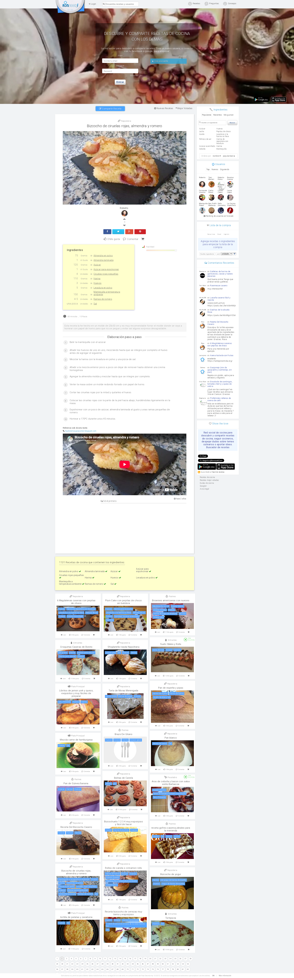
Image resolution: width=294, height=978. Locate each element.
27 (186, 958)
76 (158, 969)
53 (178, 964)
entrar (120, 82)
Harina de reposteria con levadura (222, 141)
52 (173, 964)
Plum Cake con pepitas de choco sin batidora (123, 602)
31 (67, 964)
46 (143, 964)
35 (88, 964)
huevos (219, 129)
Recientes (217, 115)
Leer (64, 635)
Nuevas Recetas (164, 108)
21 (155, 958)
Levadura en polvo (145, 577)
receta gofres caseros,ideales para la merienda (170, 829)
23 (165, 958)
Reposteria (126, 121)
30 (62, 964)
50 (163, 964)
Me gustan (229, 115)
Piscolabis (172, 777)
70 (128, 969)
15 (125, 958)
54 (183, 964)
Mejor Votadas (184, 108)
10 (100, 958)
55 (188, 964)
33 (77, 964)
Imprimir (226, 234)
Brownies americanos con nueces (170, 600)
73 (143, 969)
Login (93, 4)
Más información (225, 975)
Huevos (115, 577)
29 (57, 964)
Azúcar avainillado (207, 146)
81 (183, 969)
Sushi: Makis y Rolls (170, 644)
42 (123, 964)
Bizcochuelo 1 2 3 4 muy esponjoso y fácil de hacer (123, 823)
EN (72, 10)
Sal (112, 584)
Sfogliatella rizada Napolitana (123, 647)
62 (88, 969)
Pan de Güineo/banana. (76, 783)
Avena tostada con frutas (222, 355)
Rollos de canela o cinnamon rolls (123, 868)
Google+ (203, 486)
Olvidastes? (134, 75)
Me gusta (113, 239)
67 (113, 969)
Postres (172, 596)
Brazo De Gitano (123, 734)
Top (208, 169)
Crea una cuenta (161, 61)
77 (163, 969)
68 (118, 969)
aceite (201, 134)
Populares (206, 115)
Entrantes (172, 640)
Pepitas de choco (223, 131)
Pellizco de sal (205, 139)
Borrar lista (211, 234)
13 (115, 958)
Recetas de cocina (70, 7)
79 (173, 969)
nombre (216, 156)
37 (98, 964)
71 (133, 969)
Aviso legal (204, 489)
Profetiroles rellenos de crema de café (219, 399)
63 (93, 969)
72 (138, 969)
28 (191, 958)
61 (82, 969)
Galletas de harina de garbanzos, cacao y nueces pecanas (220, 273)
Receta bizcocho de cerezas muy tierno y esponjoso (123, 913)
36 (93, 964)
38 (103, 964)
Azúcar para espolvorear (142, 570)
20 (150, 958)
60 (77, 969)
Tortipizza (170, 918)
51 (168, 964)
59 (72, 969)
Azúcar (114, 571)
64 (98, 969)
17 (135, 958)
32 (72, 964)
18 (140, 958)
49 (158, 964)
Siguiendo (224, 169)
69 (123, 969)
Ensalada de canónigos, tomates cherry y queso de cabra (219, 383)
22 (160, 958)
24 (170, 958)
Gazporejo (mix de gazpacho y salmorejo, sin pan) (219, 369)
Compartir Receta (111, 108)
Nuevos (215, 169)
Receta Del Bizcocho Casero (76, 827)
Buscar (232, 122)
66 (108, 969)
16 (130, 958)
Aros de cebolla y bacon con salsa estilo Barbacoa (171, 783)
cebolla (202, 149)
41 (118, 964)
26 (180, 958)
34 (82, 964)
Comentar (132, 239)
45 (138, 964)
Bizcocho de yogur (170, 874)
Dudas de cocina (207, 483)
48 (153, 964)
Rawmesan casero (218, 285)
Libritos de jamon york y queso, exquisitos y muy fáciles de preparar (76, 693)
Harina (88, 577)
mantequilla (221, 149)
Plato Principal (78, 686)
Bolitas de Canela (123, 778)
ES (69, 10)
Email (219, 234)
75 (153, 969)
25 (175, 958)
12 (110, 958)
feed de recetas (218, 472)
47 (148, 964)
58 (67, 969)
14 (120, 958)
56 (57, 969)
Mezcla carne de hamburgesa (76, 739)
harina (219, 146)
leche (201, 131)
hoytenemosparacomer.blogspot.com (80, 431)
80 (178, 969)
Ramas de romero (94, 584)
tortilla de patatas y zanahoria (76, 917)
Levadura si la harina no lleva (222, 135)
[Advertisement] (124, 527)
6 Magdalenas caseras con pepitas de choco (76, 602)
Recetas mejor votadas (209, 480)
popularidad (228, 156)
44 (133, 964)
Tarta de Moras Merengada (123, 690)
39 (108, 964)
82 (188, 969)
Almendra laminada (95, 571)
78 (168, 969)
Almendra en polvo (69, 571)
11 (105, 958)
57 (62, 969)
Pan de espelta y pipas (170, 687)
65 (103, 969)
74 (148, 969)
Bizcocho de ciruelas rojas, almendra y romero (124, 126)
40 (113, 964)
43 (128, 964)
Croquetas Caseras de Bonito (76, 647)
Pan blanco (171, 737)
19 (145, 958)
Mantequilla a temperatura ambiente (70, 582)
